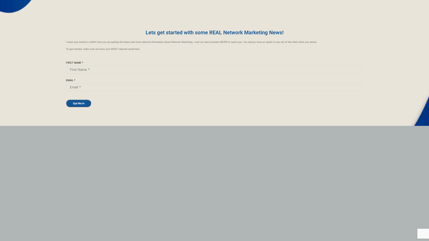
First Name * (74, 62)
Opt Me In (78, 103)
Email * (70, 80)
